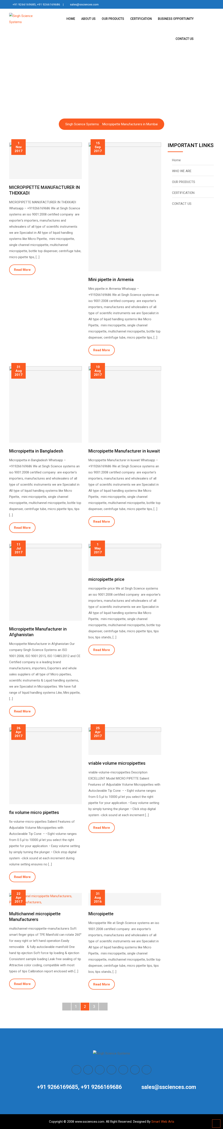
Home (176, 160)
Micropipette (100, 913)
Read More (22, 270)
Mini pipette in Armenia (111, 279)
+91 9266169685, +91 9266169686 (36, 4)
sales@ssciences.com (84, 4)
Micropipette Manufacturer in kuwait (124, 451)
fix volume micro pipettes (34, 812)
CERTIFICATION (141, 18)
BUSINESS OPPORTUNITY (176, 18)
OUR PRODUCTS (113, 18)
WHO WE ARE (181, 171)
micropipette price (106, 579)
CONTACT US (185, 39)
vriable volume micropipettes (116, 763)
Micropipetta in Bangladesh (36, 451)
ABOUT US (88, 18)
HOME (70, 18)
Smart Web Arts (162, 1122)
